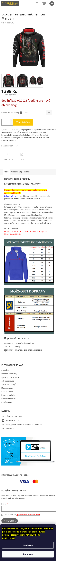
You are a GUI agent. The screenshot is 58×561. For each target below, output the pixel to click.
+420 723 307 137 (13, 420)
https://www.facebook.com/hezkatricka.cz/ (24, 424)
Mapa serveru (7, 388)
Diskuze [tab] (27, 171)
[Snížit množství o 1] (11, 123)
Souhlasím (28, 554)
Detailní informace (9, 145)
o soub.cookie (7, 391)
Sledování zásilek (8, 398)
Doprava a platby (8, 395)
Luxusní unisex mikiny (24, 343)
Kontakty (5, 370)
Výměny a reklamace (10, 377)
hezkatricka (10, 428)
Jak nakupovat (7, 381)
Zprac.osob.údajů (8, 384)
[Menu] (51, 3)
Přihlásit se (10, 521)
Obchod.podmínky (9, 373)
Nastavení (28, 545)
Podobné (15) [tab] (16, 171)
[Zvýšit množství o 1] (11, 120)
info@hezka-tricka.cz (14, 416)
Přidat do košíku (23, 122)
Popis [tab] (6, 171)
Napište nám (6, 402)
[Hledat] (37, 3)
